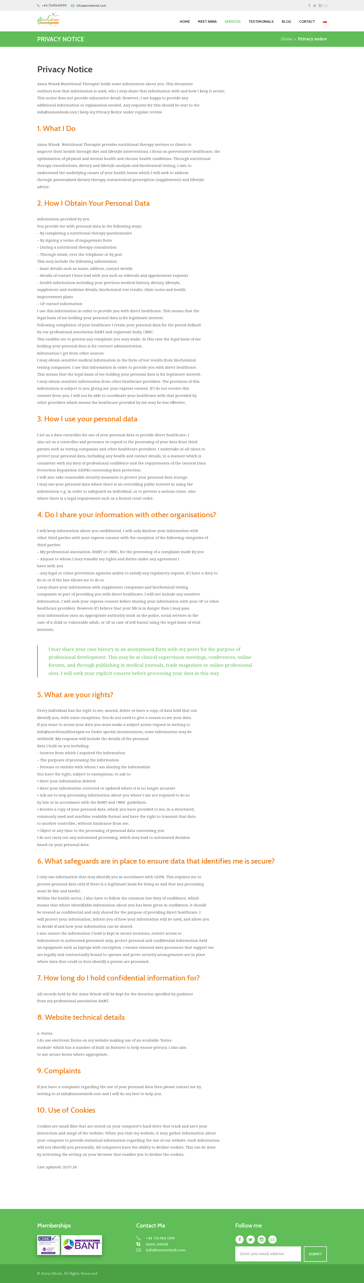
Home (286, 39)
